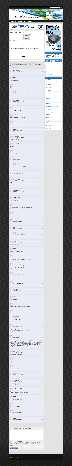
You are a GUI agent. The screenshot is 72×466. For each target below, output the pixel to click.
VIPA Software (12, 29)
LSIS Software (48, 111)
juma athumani (16, 136)
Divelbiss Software (48, 128)
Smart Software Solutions (49, 109)
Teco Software (48, 114)
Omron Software (48, 101)
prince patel (15, 289)
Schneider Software (49, 82)
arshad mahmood (16, 179)
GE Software (47, 95)
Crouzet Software (48, 120)
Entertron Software (48, 123)
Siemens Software (48, 79)
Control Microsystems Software (50, 112)
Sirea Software (48, 103)
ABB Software (41, 29)
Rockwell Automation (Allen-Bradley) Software (53, 81)
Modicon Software (48, 87)
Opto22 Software (48, 100)
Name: (11, 445)
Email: (22, 445)
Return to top (60, 455)
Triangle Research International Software (52, 106)
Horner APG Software (49, 119)
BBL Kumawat (16, 143)
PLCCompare (20, 48)
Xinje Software (48, 122)
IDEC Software (48, 98)
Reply (42, 71)
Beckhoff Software (48, 93)
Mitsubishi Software (48, 84)
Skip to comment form (40, 67)
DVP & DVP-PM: (12, 43)
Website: (34, 445)
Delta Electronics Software (50, 125)
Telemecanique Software (49, 92)
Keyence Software (48, 90)
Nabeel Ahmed (16, 70)
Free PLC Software (19, 16)
